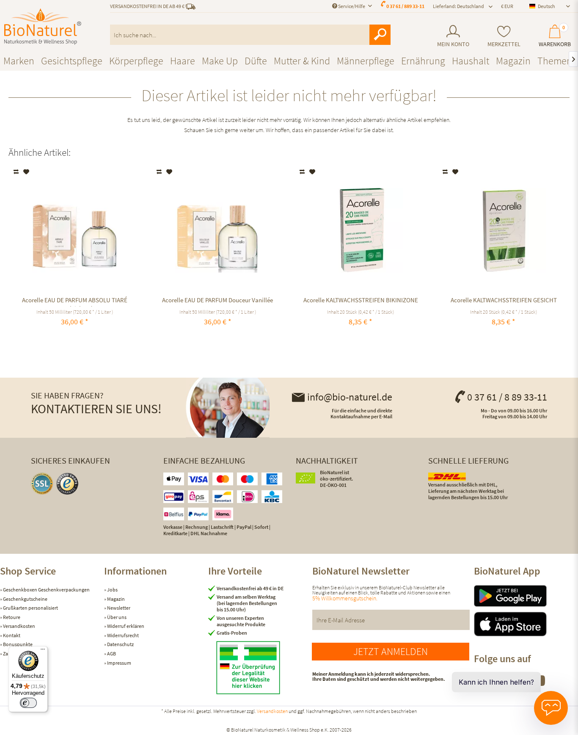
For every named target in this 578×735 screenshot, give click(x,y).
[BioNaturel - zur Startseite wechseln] (42, 26)
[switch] (28, 703)
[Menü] (43, 651)
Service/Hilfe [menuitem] (351, 6)
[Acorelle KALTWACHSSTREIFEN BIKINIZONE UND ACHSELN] (361, 230)
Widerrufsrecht (122, 635)
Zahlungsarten (18, 653)
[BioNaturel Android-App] (526, 596)
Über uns (116, 617)
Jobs (112, 589)
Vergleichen (17, 172)
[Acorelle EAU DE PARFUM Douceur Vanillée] (218, 230)
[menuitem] (452, 36)
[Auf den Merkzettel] (26, 172)
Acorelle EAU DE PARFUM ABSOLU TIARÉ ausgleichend (74, 301)
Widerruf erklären (125, 626)
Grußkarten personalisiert (30, 608)
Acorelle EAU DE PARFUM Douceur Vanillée (217, 300)
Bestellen (360, 341)
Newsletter (118, 608)
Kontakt (11, 635)
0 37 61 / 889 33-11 (405, 6)
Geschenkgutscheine (24, 599)
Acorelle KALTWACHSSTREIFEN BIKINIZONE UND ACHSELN (360, 301)
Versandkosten (18, 626)
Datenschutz (120, 644)
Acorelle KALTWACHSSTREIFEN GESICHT (504, 300)
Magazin (115, 599)
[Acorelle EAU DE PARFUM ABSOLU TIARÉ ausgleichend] (75, 230)
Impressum (118, 663)
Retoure (11, 617)
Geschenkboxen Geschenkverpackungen (46, 589)
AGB (111, 653)
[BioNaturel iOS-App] (526, 624)
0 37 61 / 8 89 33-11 (507, 396)
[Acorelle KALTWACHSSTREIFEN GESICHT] (504, 230)
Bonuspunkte (17, 644)
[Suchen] (380, 35)
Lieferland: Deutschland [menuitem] (458, 6)
